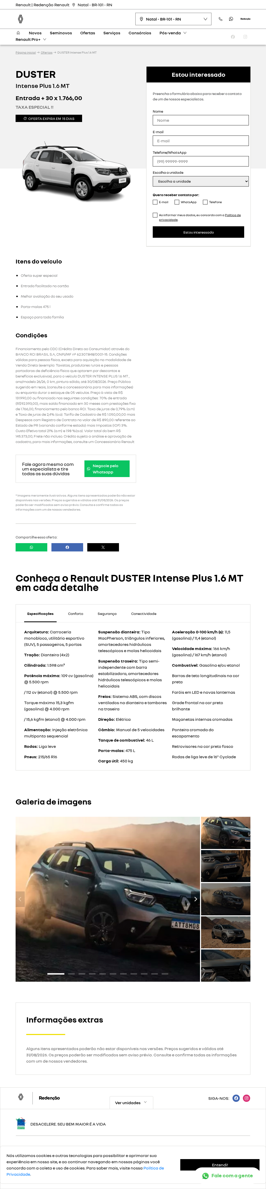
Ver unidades (128, 1102)
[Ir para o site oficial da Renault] (245, 19)
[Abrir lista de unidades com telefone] (221, 19)
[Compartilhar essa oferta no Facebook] (67, 547)
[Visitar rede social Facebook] (234, 1098)
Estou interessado (198, 232)
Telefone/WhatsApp (170, 152)
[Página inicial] (18, 32)
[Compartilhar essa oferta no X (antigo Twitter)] (103, 547)
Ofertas (87, 33)
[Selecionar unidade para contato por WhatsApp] (231, 19)
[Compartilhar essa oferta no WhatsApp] (31, 547)
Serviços (111, 33)
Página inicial (26, 52)
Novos (35, 33)
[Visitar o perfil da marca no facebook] (233, 37)
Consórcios (140, 33)
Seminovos (61, 33)
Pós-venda (170, 33)
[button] (225, 833)
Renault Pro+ (28, 39)
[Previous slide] (20, 899)
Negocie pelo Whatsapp (105, 468)
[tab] (55, 974)
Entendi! (220, 1164)
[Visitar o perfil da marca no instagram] (245, 37)
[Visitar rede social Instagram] (245, 1098)
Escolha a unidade (168, 172)
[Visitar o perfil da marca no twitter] (220, 37)
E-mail (158, 132)
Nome (158, 111)
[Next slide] (195, 899)
